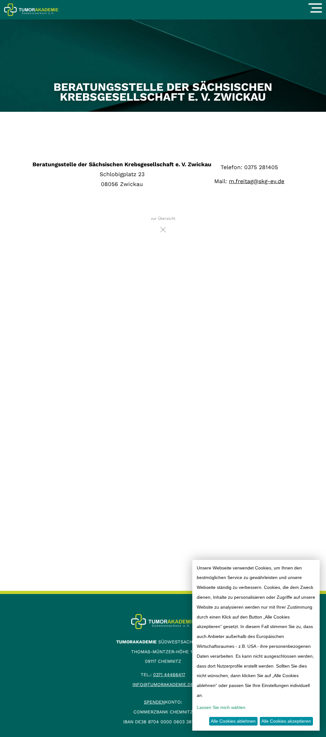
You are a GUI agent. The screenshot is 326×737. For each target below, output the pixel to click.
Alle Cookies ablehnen (233, 721)
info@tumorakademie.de (163, 684)
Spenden (154, 702)
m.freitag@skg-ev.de (256, 181)
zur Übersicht (163, 218)
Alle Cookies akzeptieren (286, 721)
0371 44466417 (169, 674)
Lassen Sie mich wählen (221, 707)
